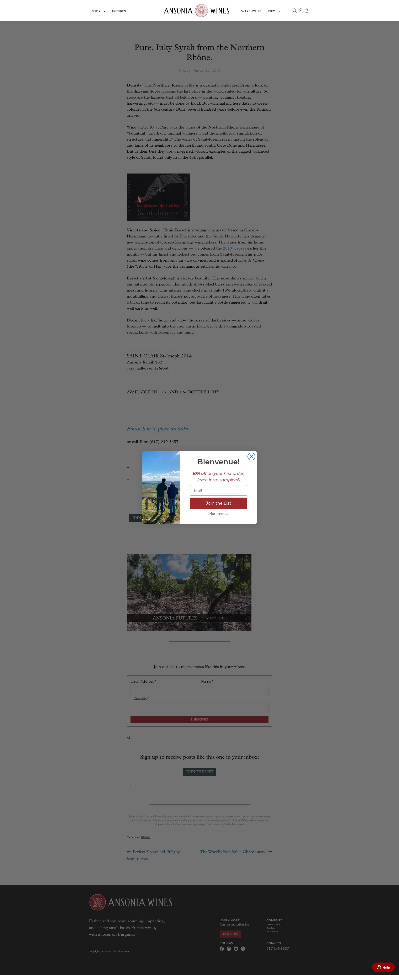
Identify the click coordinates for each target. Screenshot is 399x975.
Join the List (218, 503)
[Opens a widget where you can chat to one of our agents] (383, 968)
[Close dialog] (251, 456)
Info (271, 11)
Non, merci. (218, 514)
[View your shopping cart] (307, 10)
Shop (96, 11)
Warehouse (251, 11)
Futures (119, 11)
